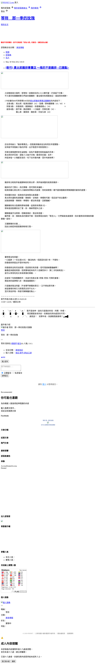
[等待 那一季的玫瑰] (48, 423)
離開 (13, 661)
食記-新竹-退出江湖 (23, 353)
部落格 (8, 55)
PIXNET (30, 633)
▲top (3, 357)
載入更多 (5, 361)
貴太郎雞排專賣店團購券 (40, 101)
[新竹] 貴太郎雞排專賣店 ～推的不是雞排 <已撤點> (37, 67)
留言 (19, 344)
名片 (7, 58)
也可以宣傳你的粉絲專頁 (48, 425)
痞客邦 (14, 344)
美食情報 (20, 47)
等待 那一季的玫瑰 (18, 18)
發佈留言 (5, 376)
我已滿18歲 (6, 661)
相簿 (7, 52)
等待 (3, 330)
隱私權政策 (61, 633)
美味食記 (19, 350)
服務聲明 (70, 633)
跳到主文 (4, 25)
